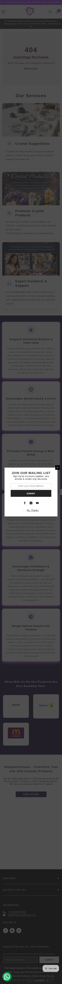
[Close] (57, 467)
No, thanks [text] (33, 510)
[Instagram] (31, 503)
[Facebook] (25, 503)
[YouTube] (37, 503)
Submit (31, 493)
